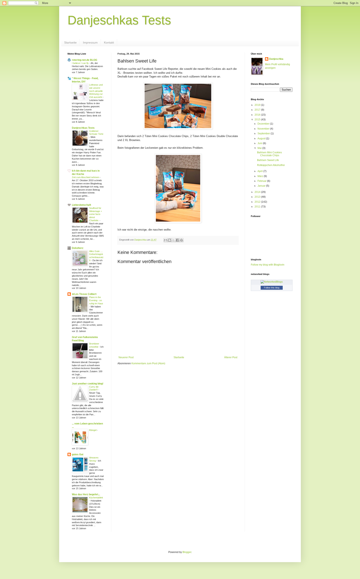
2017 (258, 109)
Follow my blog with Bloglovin (267, 264)
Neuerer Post (126, 357)
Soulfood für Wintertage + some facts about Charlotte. (95, 214)
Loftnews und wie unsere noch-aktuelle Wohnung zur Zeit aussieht (96, 91)
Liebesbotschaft (81, 204)
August (262, 138)
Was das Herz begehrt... (86, 494)
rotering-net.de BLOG (84, 60)
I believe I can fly (80, 63)
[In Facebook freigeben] (177, 240)
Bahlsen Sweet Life (268, 160)
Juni (260, 143)
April (260, 171)
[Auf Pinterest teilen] (181, 240)
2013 (258, 196)
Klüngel (93, 430)
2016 (258, 114)
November (264, 128)
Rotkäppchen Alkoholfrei (271, 165)
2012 (258, 201)
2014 (258, 192)
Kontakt (109, 42)
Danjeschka (276, 58)
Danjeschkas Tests (119, 20)
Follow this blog (271, 287)
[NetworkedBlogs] (272, 281)
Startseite (70, 42)
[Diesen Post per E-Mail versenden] (166, 240)
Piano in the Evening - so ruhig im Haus (96, 300)
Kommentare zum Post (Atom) (148, 363)
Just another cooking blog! (87, 383)
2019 (258, 105)
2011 (258, 206)
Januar (262, 185)
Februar (262, 181)
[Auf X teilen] (173, 240)
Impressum (90, 42)
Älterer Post (230, 357)
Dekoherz (77, 248)
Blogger (186, 552)
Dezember (264, 123)
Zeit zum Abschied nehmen (86, 177)
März (261, 176)
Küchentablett (96, 497)
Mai (260, 148)
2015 (258, 119)
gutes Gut (77, 454)
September (264, 133)
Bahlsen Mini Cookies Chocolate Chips (269, 154)
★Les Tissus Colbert (84, 294)
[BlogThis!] (170, 240)
